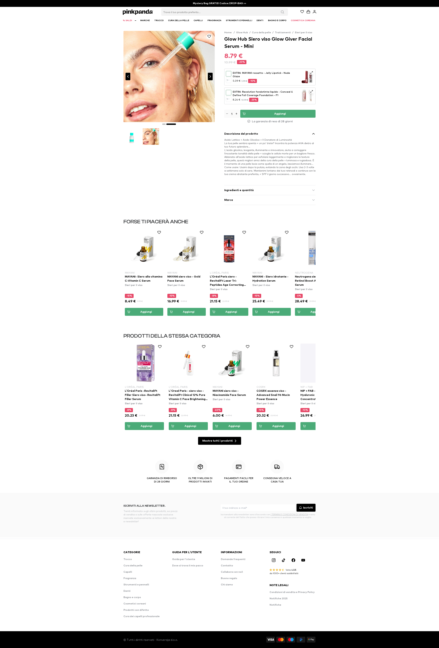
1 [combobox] (227, 80)
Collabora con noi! (232, 572)
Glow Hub (242, 32)
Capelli (127, 572)
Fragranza (129, 578)
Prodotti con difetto (136, 610)
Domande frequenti (233, 559)
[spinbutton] (232, 113)
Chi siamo (227, 585)
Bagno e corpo (132, 597)
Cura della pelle (261, 32)
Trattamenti (283, 32)
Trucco (127, 559)
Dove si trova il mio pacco (187, 565)
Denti (126, 591)
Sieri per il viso (303, 32)
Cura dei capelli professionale (141, 616)
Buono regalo (229, 578)
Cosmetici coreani (134, 604)
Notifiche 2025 (279, 598)
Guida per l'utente (183, 559)
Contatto (227, 565)
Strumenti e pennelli (136, 585)
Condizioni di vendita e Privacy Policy (292, 592)
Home (229, 32)
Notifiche (275, 605)
